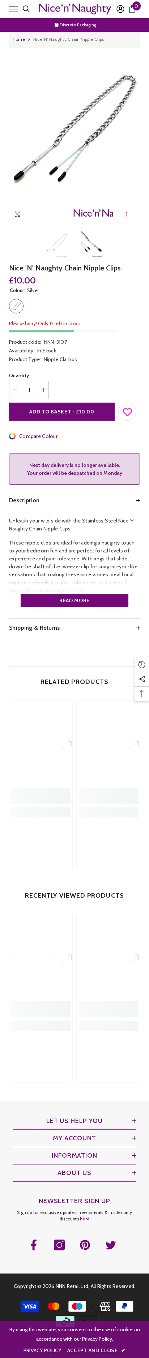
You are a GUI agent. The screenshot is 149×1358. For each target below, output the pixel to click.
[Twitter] (111, 1245)
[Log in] (120, 9)
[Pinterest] (85, 1245)
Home (19, 39)
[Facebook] (34, 1245)
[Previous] (119, 215)
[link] (41, 796)
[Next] (133, 215)
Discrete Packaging (77, 19)
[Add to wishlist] (128, 410)
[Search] (26, 9)
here (84, 1219)
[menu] (13, 9)
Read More (74, 600)
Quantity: (19, 375)
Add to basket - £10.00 (61, 411)
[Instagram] (59, 1245)
